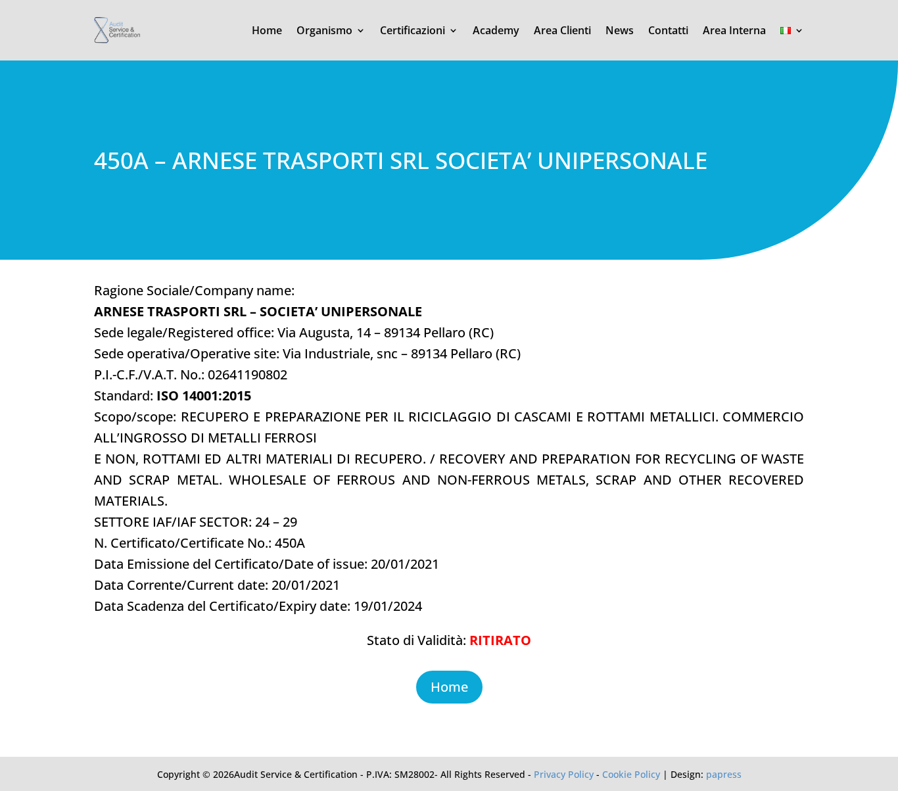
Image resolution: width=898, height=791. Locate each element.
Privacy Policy (564, 774)
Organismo (324, 30)
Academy (496, 30)
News (619, 30)
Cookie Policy (631, 774)
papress (724, 774)
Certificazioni (412, 30)
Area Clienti (562, 30)
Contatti (668, 30)
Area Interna (734, 30)
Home (267, 30)
